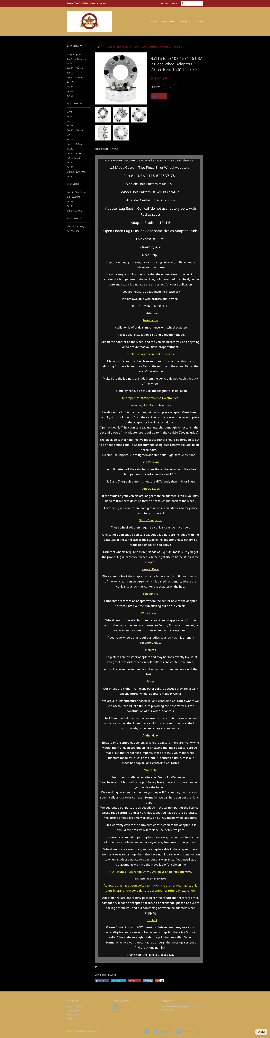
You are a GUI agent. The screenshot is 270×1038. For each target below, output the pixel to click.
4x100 (70, 63)
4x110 (70, 72)
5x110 (70, 134)
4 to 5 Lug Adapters (76, 59)
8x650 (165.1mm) (75, 226)
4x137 (70, 86)
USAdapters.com (90, 1031)
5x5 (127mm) (73, 158)
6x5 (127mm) (73, 196)
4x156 (70, 96)
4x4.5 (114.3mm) (75, 77)
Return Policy (168, 21)
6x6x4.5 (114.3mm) (76, 192)
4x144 (70, 91)
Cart (166, 3)
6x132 (70, 201)
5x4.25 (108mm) (75, 130)
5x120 (70, 148)
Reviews (114, 149)
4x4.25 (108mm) (75, 68)
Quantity (155, 86)
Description (101, 149)
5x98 (69, 111)
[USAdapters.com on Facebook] (116, 1008)
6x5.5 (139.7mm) (75, 210)
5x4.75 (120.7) (74, 153)
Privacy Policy (73, 1010)
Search (200, 21)
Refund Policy (72, 1018)
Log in (174, 3)
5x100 (70, 116)
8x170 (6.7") (73, 231)
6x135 (70, 206)
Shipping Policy (73, 1014)
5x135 (70, 167)
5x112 (70, 139)
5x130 (70, 162)
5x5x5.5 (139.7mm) (76, 171)
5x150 (70, 176)
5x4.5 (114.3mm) (75, 144)
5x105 (70, 125)
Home (154, 21)
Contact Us (185, 21)
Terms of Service (74, 1007)
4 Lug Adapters (74, 54)
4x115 (70, 82)
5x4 (68, 121)
